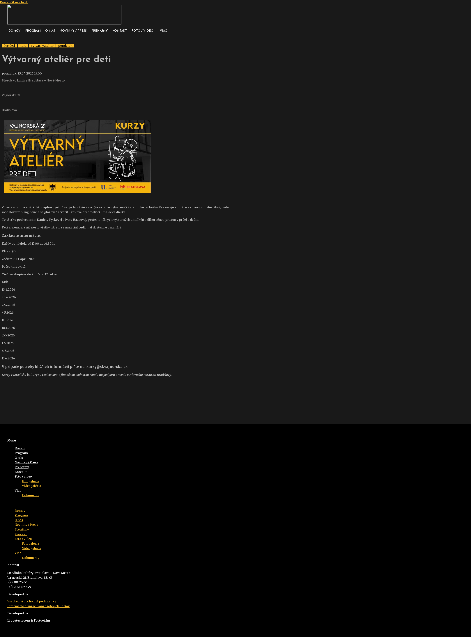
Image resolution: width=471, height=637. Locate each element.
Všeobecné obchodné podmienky (31, 601)
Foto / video (142, 30)
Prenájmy (99, 30)
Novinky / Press (73, 30)
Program (33, 30)
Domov (14, 30)
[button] (143, 30)
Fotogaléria (30, 481)
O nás (50, 30)
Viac (163, 30)
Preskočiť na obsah (14, 2)
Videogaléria (31, 486)
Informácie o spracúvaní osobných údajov (38, 606)
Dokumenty (30, 495)
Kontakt (119, 30)
